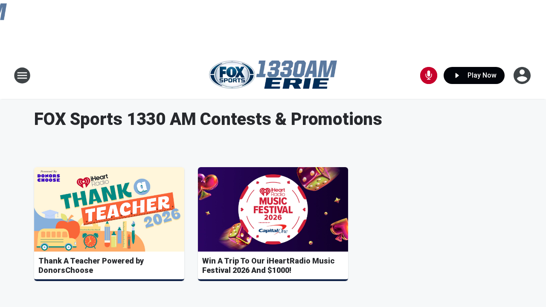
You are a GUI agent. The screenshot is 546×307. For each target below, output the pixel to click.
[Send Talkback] (428, 75)
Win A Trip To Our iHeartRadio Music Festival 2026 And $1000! (268, 265)
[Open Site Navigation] (22, 75)
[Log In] (523, 75)
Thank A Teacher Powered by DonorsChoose (91, 265)
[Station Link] (273, 75)
